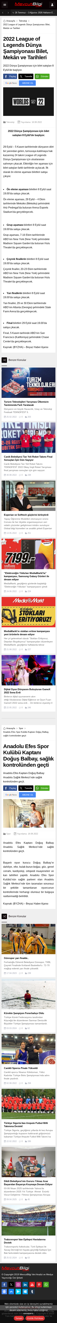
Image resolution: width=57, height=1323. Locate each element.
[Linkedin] (25, 1284)
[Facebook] (4, 1284)
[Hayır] (53, 1311)
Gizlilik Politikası (35, 1318)
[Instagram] (18, 1284)
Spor (21, 728)
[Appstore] (11, 1291)
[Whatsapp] (46, 1284)
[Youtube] (32, 1284)
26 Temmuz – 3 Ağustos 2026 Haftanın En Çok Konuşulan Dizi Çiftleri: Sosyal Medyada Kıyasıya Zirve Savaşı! (35, 12)
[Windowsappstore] (25, 1291)
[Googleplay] (18, 1291)
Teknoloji (23, 21)
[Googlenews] (4, 1291)
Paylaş (12, 76)
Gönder (44, 76)
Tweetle (28, 76)
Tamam (18, 1318)
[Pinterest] (39, 1284)
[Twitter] (11, 1284)
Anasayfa (10, 21)
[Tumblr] (32, 1291)
